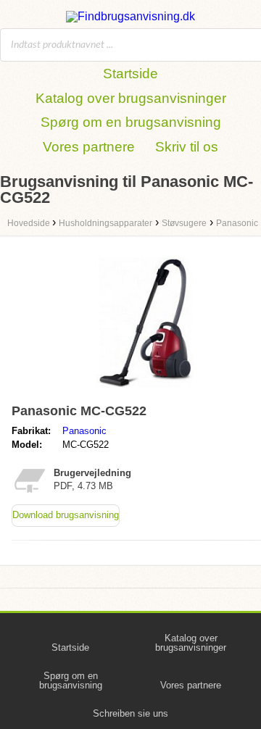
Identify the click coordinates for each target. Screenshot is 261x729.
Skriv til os (186, 146)
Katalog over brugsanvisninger (131, 98)
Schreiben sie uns (130, 713)
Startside (130, 73)
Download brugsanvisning (65, 514)
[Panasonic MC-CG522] (145, 391)
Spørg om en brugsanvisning (131, 122)
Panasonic (84, 430)
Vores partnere (89, 146)
